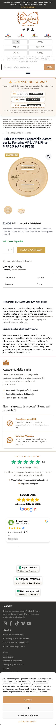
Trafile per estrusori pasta (13, 634)
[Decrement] (5, 250)
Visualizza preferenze (28, 715)
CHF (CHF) (40, 47)
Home (5, 119)
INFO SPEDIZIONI (28, 7)
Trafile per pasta (13, 119)
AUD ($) (40, 53)
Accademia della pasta (12, 661)
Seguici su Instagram (29, 483)
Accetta (28, 699)
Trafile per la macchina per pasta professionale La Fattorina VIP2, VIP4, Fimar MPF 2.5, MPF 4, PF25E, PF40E (27, 120)
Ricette (6, 669)
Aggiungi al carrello (31, 250)
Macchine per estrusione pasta (16, 638)
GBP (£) (16, 47)
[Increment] (11, 250)
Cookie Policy (24, 721)
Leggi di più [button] (13, 539)
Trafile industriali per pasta (14, 646)
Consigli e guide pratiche (13, 665)
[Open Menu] (28, 73)
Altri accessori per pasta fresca (15, 642)
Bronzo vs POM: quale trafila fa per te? (22, 390)
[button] (48, 156)
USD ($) (40, 42)
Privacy (33, 721)
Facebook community (43, 316)
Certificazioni (8, 657)
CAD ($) (16, 53)
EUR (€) (16, 42)
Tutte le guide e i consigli (16, 398)
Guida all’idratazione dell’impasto (20, 394)
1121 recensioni (33, 503)
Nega (28, 707)
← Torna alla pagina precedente (17, 132)
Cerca (49, 67)
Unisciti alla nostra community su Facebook (29, 480)
